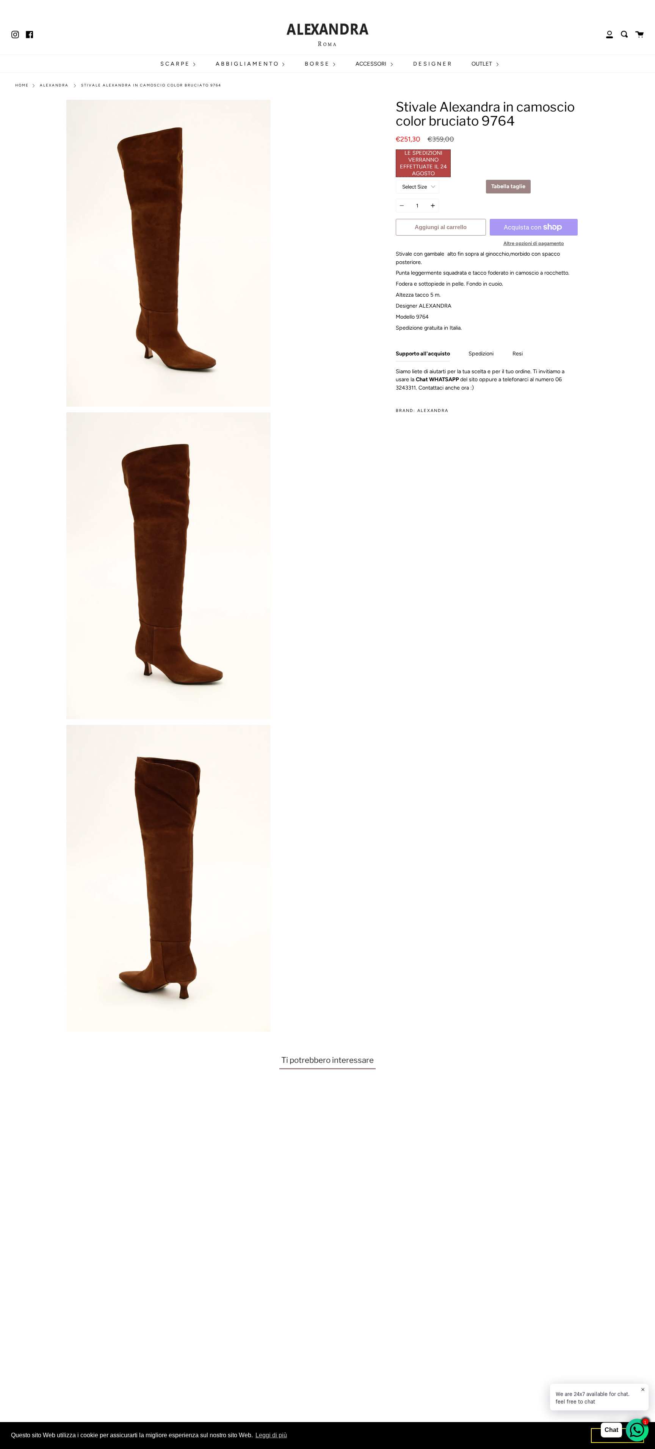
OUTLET (483, 63)
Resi (517, 353)
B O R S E (317, 63)
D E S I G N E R (432, 63)
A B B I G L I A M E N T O (247, 63)
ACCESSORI (372, 63)
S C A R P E (175, 63)
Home (22, 85)
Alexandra (54, 85)
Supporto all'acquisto (423, 353)
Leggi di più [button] (271, 1435)
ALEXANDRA (432, 410)
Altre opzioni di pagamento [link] (533, 243)
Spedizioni (481, 353)
